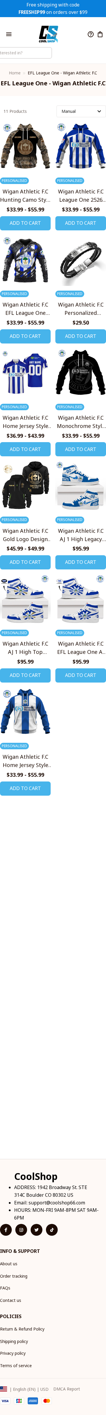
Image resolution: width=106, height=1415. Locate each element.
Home (15, 73)
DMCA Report (66, 1389)
